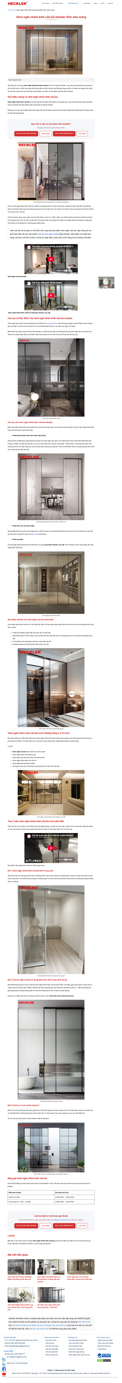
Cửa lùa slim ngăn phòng (48, 234)
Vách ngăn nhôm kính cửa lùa (79, 1355)
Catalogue (87, 3)
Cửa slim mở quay (51, 1346)
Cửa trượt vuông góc (76, 1349)
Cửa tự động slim (51, 1355)
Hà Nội (4, 1361)
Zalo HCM (82, 133)
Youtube (4, 1376)
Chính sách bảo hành (105, 1340)
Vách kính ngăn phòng (76, 1352)
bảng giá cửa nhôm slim (61, 1220)
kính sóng (34, 534)
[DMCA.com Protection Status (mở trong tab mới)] (104, 1361)
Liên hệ (110, 3)
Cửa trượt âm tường (76, 1343)
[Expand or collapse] (92, 80)
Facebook (4, 1371)
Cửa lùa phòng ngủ (75, 1346)
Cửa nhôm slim (57, 3)
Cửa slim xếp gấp (51, 1349)
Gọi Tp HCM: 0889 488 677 (64, 133)
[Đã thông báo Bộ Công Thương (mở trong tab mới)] (104, 1358)
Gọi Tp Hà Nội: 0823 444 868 (26, 133)
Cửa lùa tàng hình (51, 1352)
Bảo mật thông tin (104, 1346)
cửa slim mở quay (43, 1325)
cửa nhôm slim (84, 1322)
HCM (4, 1366)
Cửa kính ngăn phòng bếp (78, 1340)
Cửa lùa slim (49, 1343)
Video (96, 3)
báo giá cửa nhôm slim (39, 1329)
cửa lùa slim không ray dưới (23, 1325)
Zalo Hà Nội (46, 133)
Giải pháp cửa (73, 3)
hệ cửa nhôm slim (51, 323)
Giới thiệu (45, 3)
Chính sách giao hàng (105, 1343)
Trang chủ (11, 10)
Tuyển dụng (102, 1349)
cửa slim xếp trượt (59, 1325)
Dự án (103, 3)
